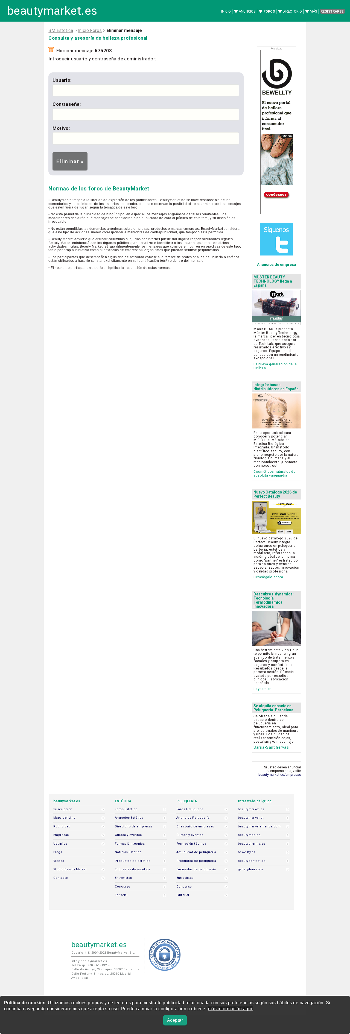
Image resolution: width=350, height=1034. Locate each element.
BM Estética (60, 30)
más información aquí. (230, 1008)
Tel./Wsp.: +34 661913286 (90, 965)
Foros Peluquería (189, 809)
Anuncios (247, 11)
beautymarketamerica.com (259, 826)
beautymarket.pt (251, 817)
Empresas (61, 835)
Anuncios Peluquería (192, 817)
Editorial (121, 895)
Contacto (60, 878)
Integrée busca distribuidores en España (276, 387)
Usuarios (60, 843)
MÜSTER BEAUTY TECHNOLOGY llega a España (272, 281)
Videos (58, 861)
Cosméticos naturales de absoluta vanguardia (274, 473)
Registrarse (331, 11)
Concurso (122, 886)
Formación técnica (130, 843)
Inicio (226, 11)
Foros (269, 11)
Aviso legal (79, 978)
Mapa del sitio (64, 817)
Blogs (57, 852)
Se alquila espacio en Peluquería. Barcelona (273, 708)
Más (313, 11)
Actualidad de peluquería (196, 852)
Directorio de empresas (134, 826)
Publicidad (61, 826)
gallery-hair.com (250, 869)
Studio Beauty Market (70, 869)
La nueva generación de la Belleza (275, 366)
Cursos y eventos (128, 835)
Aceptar (175, 1020)
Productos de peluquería (196, 861)
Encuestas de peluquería (196, 869)
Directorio (292, 11)
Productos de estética (132, 861)
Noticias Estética (128, 852)
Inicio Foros (90, 30)
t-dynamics (262, 689)
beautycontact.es (252, 861)
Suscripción (62, 809)
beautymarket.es (52, 11)
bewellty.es (246, 852)
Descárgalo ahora (268, 577)
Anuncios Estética (129, 817)
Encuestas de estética (132, 869)
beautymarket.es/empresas (279, 775)
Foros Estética (126, 809)
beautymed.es (249, 835)
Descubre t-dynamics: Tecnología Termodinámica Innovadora (273, 600)
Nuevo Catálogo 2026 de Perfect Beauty (275, 494)
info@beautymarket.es (89, 961)
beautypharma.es (251, 843)
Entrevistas (123, 878)
